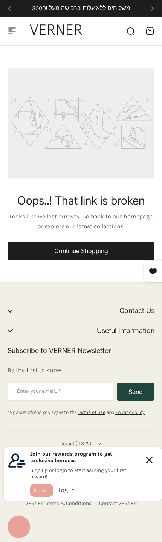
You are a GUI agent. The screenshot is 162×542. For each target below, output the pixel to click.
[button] (9, 8)
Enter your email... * (39, 391)
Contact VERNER (118, 503)
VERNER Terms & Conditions (58, 503)
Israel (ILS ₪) (76, 443)
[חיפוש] (130, 31)
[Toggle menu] (12, 31)
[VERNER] (57, 31)
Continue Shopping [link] (81, 251)
